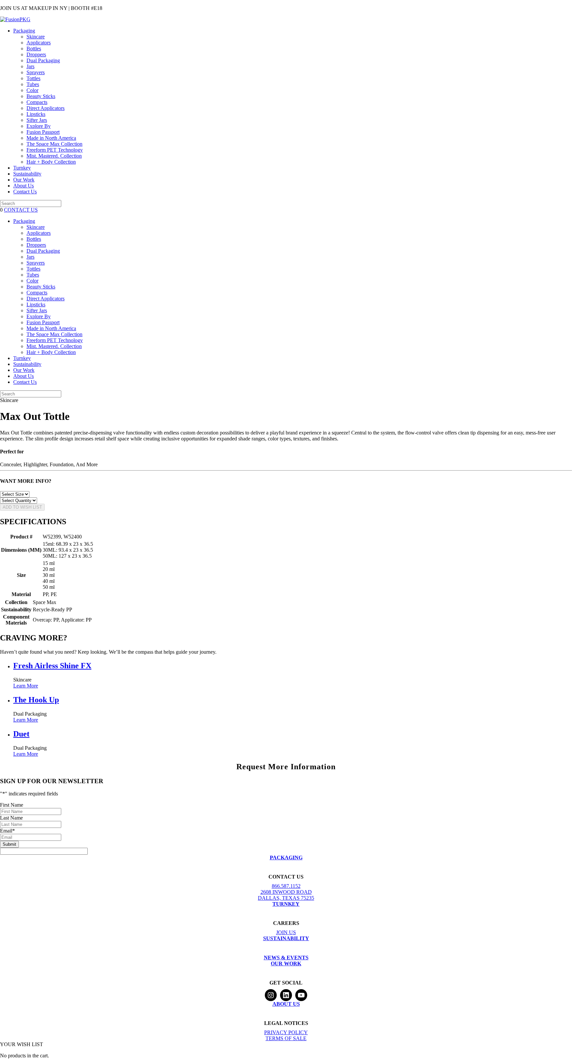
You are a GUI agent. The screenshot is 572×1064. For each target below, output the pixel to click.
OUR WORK (286, 963)
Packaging (24, 30)
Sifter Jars (36, 120)
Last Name (11, 818)
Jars (30, 66)
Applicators (38, 42)
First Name (11, 805)
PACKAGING (286, 857)
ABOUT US (286, 1004)
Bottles (33, 48)
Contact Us (25, 191)
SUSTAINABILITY (286, 938)
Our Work (23, 179)
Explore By (38, 126)
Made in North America (51, 138)
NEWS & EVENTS (286, 957)
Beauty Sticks (40, 96)
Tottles (33, 78)
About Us (23, 185)
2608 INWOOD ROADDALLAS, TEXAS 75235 (286, 895)
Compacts (36, 102)
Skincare (35, 36)
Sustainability (27, 174)
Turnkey (22, 168)
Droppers (36, 54)
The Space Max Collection (54, 144)
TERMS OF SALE (286, 1038)
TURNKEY (286, 904)
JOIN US (286, 932)
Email (7, 831)
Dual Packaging (43, 60)
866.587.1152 (286, 886)
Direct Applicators (45, 108)
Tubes (32, 84)
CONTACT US (21, 210)
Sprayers (35, 72)
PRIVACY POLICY (286, 1032)
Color (32, 90)
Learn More (25, 685)
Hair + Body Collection (51, 162)
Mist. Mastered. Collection (54, 156)
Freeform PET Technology (54, 150)
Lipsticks (35, 114)
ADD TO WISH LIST (22, 507)
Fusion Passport (43, 132)
